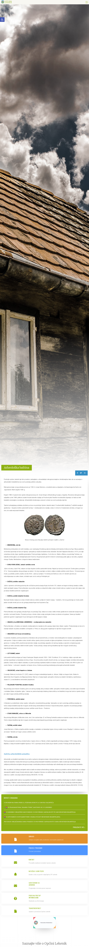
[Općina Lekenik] (6, 2)
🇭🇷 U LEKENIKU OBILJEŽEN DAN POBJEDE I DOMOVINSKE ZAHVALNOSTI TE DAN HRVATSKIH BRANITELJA (40, 812)
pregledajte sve (78, 827)
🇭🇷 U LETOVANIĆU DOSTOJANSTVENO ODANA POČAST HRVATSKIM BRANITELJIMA (32, 817)
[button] (2, 19)
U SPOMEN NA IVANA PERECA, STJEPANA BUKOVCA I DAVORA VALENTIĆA (29, 802)
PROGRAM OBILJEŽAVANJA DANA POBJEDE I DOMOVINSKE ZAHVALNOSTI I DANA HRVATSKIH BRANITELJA (40, 822)
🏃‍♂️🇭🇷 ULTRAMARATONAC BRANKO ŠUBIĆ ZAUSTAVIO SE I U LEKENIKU (28, 807)
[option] (44, 237)
